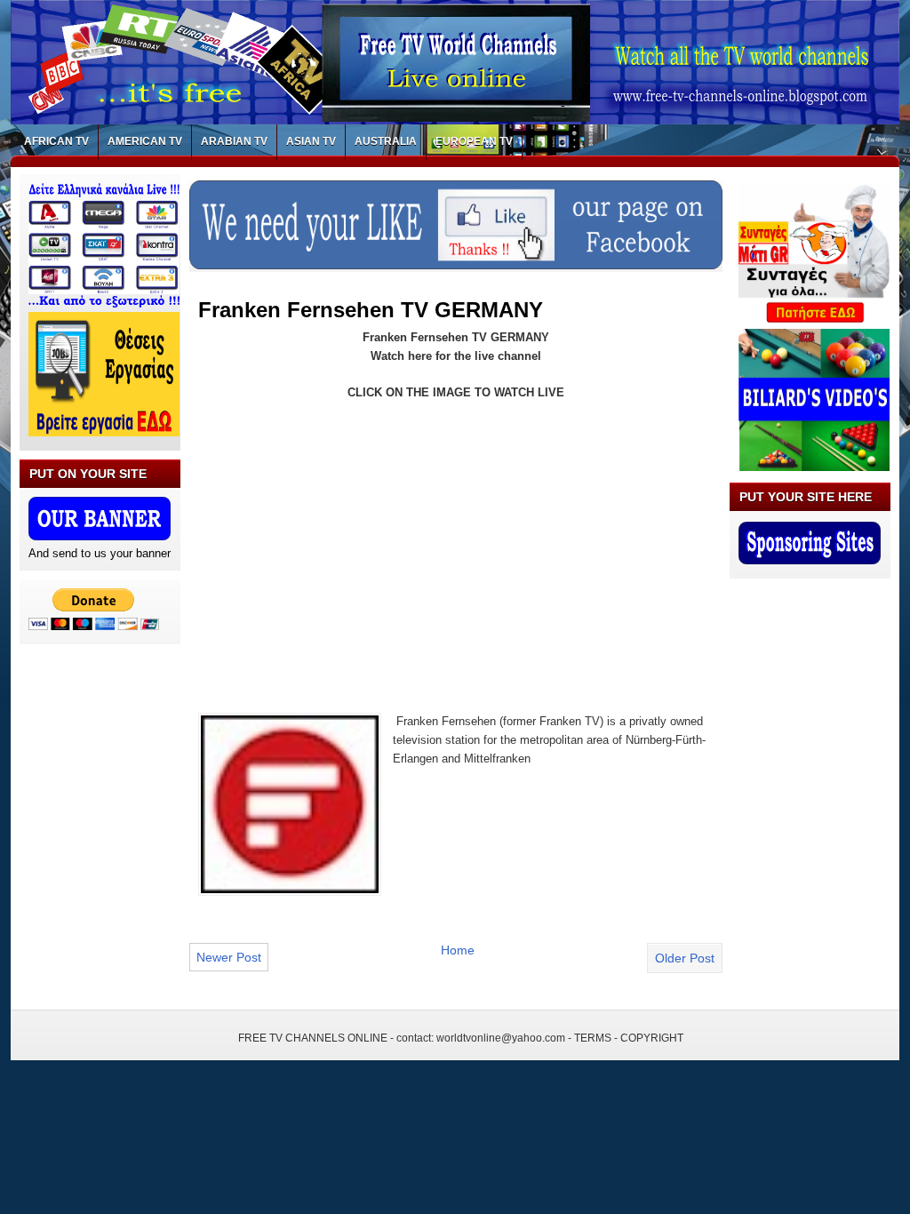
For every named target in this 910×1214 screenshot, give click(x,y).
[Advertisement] (347, 545)
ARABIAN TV (234, 141)
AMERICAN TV (145, 141)
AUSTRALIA (386, 141)
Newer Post (228, 957)
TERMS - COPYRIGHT (628, 1038)
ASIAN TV (311, 141)
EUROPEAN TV (474, 141)
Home (458, 950)
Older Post (684, 958)
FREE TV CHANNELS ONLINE (312, 1038)
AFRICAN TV (56, 141)
